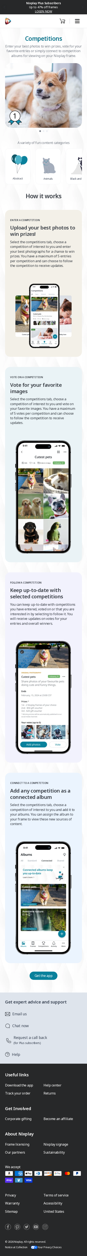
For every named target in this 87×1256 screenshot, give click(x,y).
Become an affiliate (58, 1118)
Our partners (15, 1152)
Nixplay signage (56, 1144)
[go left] (4, 7)
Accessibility (53, 1203)
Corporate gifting (18, 1118)
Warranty (12, 1203)
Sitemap (11, 1211)
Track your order (17, 1093)
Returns (50, 1093)
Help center (52, 1085)
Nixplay (18, 1242)
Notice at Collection (16, 1247)
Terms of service (56, 1195)
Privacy (10, 1195)
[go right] (83, 7)
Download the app (19, 1085)
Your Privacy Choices (49, 1247)
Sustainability (54, 1152)
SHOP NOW (44, 9)
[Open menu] (77, 21)
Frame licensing (17, 1144)
